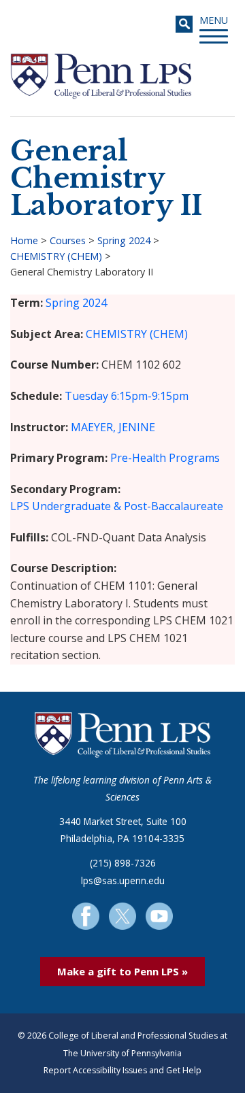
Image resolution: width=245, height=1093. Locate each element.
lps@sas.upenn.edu (123, 880)
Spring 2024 (123, 240)
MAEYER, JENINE (113, 427)
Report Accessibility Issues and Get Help (122, 1070)
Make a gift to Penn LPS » (122, 971)
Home (24, 240)
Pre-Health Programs (165, 457)
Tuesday (86, 395)
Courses (68, 240)
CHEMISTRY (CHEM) (56, 256)
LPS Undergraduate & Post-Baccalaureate (116, 506)
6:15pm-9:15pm (150, 395)
